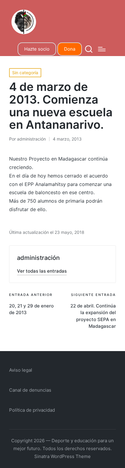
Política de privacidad (32, 410)
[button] (42, 271)
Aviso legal (20, 370)
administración (38, 257)
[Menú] (102, 49)
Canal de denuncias (30, 390)
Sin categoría (25, 72)
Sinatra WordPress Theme (62, 456)
